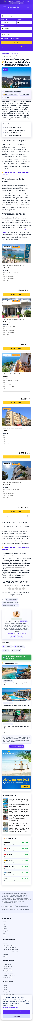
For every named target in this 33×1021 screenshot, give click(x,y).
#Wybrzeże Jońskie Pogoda (10, 602)
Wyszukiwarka (7, 964)
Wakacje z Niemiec (8, 992)
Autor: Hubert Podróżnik (10, 94)
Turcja (4, 924)
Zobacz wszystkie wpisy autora (16, 633)
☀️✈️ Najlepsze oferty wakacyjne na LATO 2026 (16, 1)
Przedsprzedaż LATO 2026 (10, 952)
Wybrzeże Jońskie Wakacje (12, 135)
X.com (7, 651)
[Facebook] (11, 636)
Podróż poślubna (7, 966)
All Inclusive (6, 38)
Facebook (8, 647)
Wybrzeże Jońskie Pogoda (12, 127)
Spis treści (6, 124)
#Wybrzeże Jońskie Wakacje (10, 605)
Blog (12, 53)
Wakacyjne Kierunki (8, 973)
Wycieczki (5, 956)
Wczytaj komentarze (16, 746)
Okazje (5, 987)
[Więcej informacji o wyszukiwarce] (26, 47)
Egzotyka (5, 954)
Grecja (5, 928)
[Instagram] (14, 636)
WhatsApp (20, 647)
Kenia (4, 935)
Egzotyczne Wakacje (9, 975)
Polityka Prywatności (8, 994)
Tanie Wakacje (7, 968)
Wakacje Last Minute (8, 945)
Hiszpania (5, 931)
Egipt (4, 922)
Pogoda (16, 53)
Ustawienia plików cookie (10, 1007)
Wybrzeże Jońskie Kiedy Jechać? (14, 130)
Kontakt (5, 989)
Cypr (4, 933)
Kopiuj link (17, 650)
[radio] (9, 589)
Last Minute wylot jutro (9, 947)
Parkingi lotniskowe (8, 971)
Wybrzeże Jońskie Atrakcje (12, 132)
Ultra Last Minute (7, 977)
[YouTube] (21, 636)
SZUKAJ (16, 42)
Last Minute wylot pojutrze (10, 949)
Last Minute (16, 38)
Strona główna (5, 53)
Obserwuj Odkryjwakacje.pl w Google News (15, 657)
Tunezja (5, 926)
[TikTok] (18, 636)
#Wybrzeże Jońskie (11, 599)
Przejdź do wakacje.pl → (16, 3)
